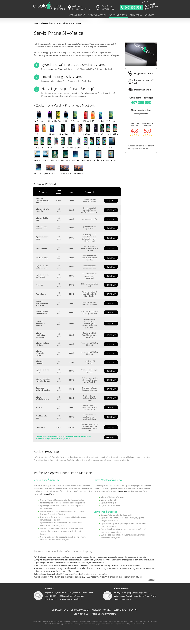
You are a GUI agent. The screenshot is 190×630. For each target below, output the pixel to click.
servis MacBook (121, 491)
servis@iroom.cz (141, 113)
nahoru (151, 579)
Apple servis (136, 457)
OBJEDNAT (111, 200)
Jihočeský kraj (46, 23)
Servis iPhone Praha (147, 596)
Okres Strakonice (63, 23)
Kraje (36, 23)
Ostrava (134, 596)
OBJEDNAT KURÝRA (101, 609)
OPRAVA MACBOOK (80, 609)
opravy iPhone (49, 494)
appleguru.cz (135, 592)
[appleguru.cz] (50, 9)
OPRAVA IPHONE (60, 609)
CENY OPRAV (120, 609)
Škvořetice (77, 23)
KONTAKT (133, 609)
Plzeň (128, 596)
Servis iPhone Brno (122, 599)
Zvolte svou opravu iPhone (52, 69)
